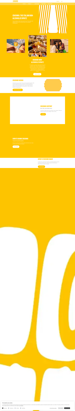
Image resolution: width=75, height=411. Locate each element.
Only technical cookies (53, 408)
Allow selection (60, 408)
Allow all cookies (67, 408)
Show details (21, 405)
